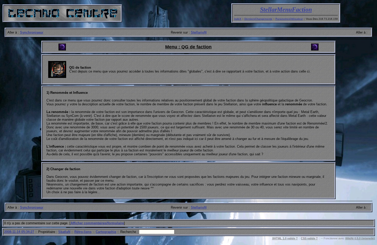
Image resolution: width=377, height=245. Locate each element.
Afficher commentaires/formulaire (97, 223)
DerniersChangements (258, 18)
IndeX (237, 18)
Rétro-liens (83, 232)
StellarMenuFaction (286, 9)
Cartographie (106, 232)
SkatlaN (64, 232)
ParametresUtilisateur (289, 18)
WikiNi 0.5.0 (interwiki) (360, 238)
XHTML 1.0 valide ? (285, 238)
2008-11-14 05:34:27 (19, 232)
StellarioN (198, 32)
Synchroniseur (31, 32)
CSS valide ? (309, 238)
